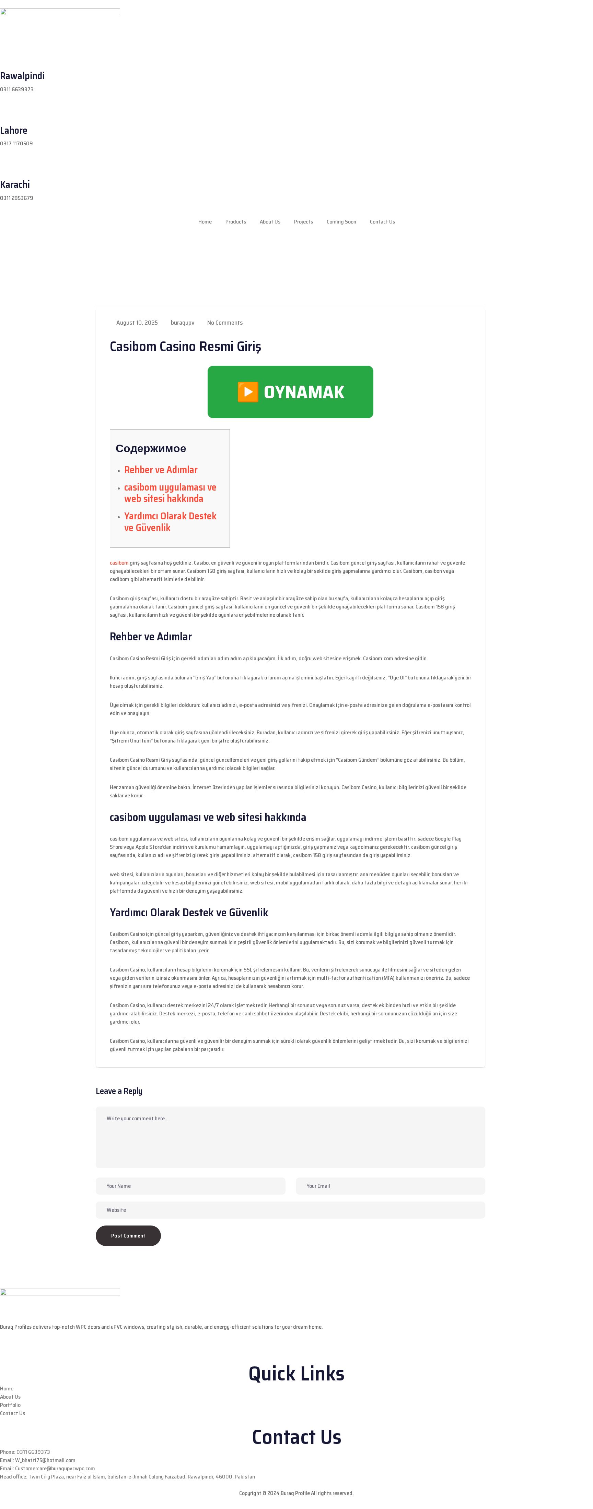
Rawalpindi (22, 75)
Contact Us (382, 221)
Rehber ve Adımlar (161, 469)
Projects (303, 221)
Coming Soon (341, 221)
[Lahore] (8, 113)
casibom (119, 562)
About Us (270, 221)
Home (205, 221)
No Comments (224, 322)
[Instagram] (26, 246)
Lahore (13, 130)
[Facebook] (8, 246)
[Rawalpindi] (8, 59)
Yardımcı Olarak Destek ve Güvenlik (170, 521)
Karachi (15, 184)
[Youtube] (63, 246)
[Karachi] (8, 168)
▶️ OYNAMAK (290, 392)
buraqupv (182, 322)
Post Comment (128, 1235)
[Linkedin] (45, 246)
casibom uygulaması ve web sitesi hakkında (170, 493)
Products (235, 221)
